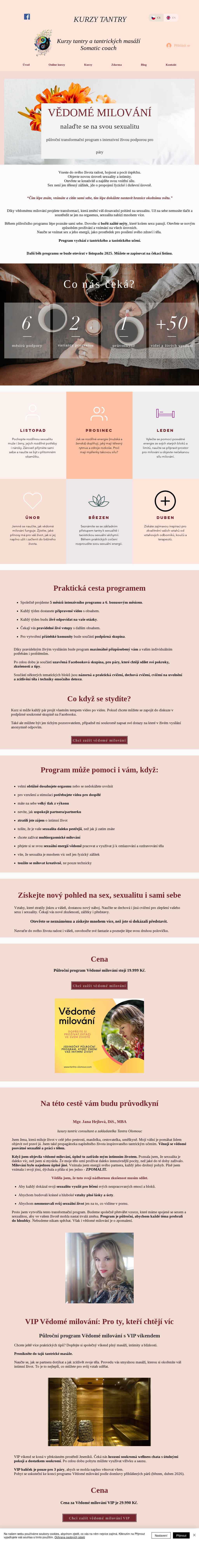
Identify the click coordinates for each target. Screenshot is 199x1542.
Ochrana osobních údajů (70, 1537)
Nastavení (161, 1535)
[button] (57, 64)
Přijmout (181, 1535)
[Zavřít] (194, 1535)
